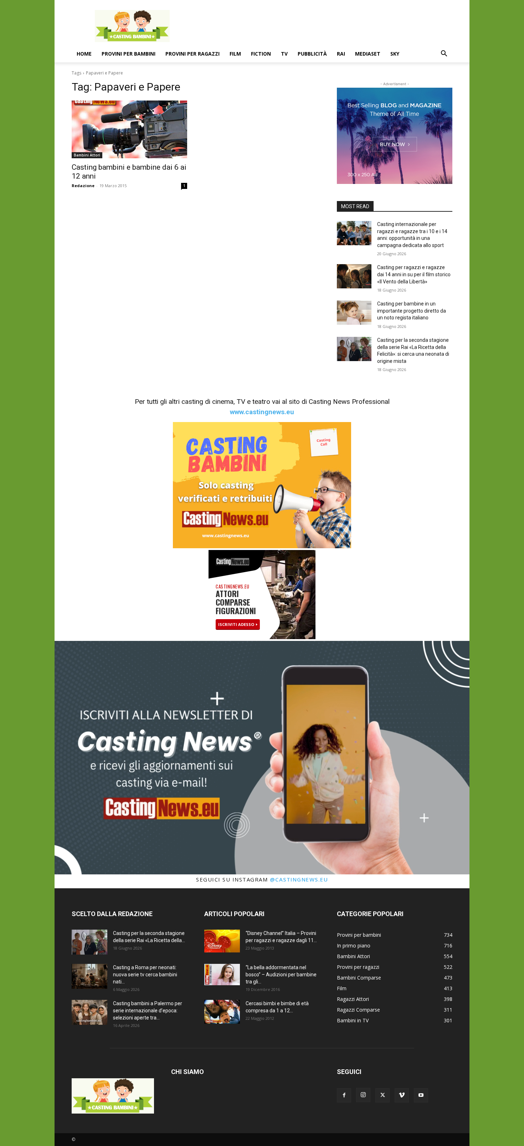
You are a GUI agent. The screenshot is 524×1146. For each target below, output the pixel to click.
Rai (341, 53)
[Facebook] (344, 1095)
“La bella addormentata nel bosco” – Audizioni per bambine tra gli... (281, 975)
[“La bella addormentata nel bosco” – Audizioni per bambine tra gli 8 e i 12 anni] (222, 974)
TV (284, 53)
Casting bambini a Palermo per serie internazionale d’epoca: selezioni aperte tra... (147, 1011)
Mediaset (367, 53)
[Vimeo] (402, 1095)
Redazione (83, 185)
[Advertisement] (322, 26)
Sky (394, 53)
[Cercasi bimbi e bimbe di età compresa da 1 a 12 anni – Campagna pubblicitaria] (222, 1012)
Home (84, 53)
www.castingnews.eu (262, 412)
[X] (382, 1095)
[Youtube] (421, 1095)
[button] (443, 54)
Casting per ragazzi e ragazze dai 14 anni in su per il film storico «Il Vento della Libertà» (414, 274)
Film (235, 53)
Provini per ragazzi (192, 53)
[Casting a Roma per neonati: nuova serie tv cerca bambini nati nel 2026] (89, 976)
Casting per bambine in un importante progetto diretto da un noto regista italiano (411, 310)
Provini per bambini (128, 53)
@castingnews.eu (299, 879)
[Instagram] (363, 1095)
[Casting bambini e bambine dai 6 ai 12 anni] (129, 129)
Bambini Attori (87, 155)
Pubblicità (312, 53)
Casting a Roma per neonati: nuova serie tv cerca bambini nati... (145, 975)
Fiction (261, 53)
